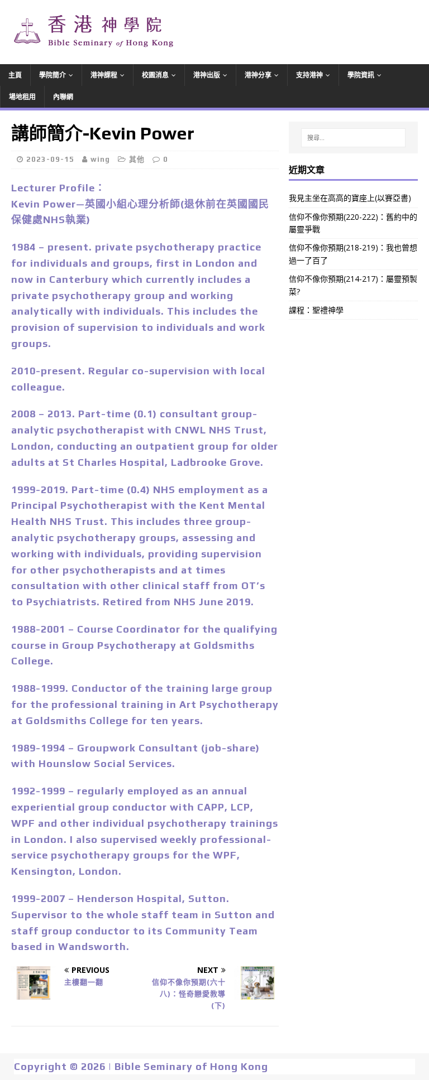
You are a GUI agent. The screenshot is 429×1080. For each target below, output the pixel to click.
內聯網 (63, 97)
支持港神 (309, 75)
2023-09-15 (50, 159)
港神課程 (103, 75)
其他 (137, 159)
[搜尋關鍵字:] (353, 137)
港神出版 (206, 75)
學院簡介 (52, 75)
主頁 (15, 75)
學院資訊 (360, 75)
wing (100, 159)
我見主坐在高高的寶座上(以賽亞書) (350, 197)
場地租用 (22, 97)
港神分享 (258, 75)
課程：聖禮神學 (316, 310)
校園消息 (155, 75)
